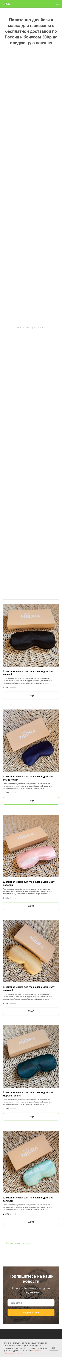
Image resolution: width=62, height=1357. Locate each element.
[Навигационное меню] (57, 4)
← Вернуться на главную (17, 1243)
